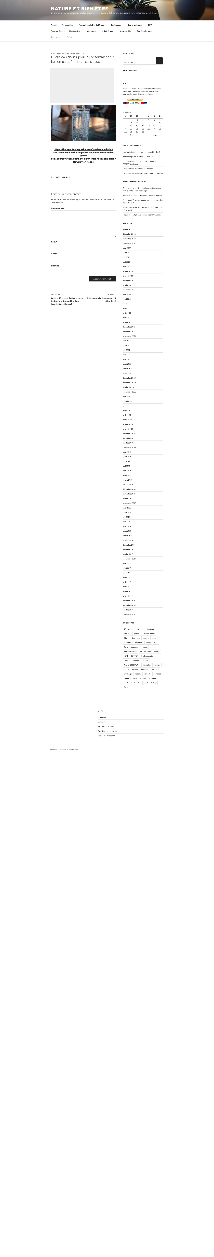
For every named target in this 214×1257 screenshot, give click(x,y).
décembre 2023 (129, 234)
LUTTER (134, 656)
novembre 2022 (129, 280)
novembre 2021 (129, 331)
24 (143, 129)
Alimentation (67, 25)
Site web (55, 266)
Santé (69, 37)
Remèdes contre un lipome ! (151, 195)
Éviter (126, 687)
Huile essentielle (130, 651)
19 (154, 126)
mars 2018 (127, 531)
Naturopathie (125, 31)
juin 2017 (126, 573)
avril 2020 (127, 415)
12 (154, 123)
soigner (143, 678)
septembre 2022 (129, 290)
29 (131, 131)
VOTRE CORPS (150, 683)
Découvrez (138, 642)
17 (143, 126)
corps (154, 638)
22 (131, 129)
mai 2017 (126, 577)
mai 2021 (126, 355)
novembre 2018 (129, 494)
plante (126, 669)
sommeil (152, 678)
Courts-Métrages (135, 25)
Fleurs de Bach (57, 31)
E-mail (54, 254)
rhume (126, 678)
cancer (136, 634)
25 (148, 129)
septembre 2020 (129, 392)
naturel (145, 660)
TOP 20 (127, 683)
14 (125, 126)
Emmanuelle (77, 53)
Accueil (54, 25)
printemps (128, 674)
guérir (152, 647)
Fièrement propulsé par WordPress (64, 749)
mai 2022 (126, 308)
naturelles (147, 665)
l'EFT (126, 656)
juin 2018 (126, 517)
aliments (140, 629)
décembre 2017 (129, 545)
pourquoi (155, 669)
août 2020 (127, 396)
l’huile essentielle (147, 656)
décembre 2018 (129, 489)
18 (149, 126)
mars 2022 (127, 317)
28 (125, 131)
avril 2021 (127, 359)
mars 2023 (127, 266)
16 (137, 126)
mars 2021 (127, 364)
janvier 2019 (128, 485)
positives (144, 669)
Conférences (116, 25)
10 (143, 123)
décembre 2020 (129, 378)
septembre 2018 (129, 503)
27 (160, 129)
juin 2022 (126, 304)
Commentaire (58, 208)
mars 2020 (127, 420)
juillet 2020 (127, 401)
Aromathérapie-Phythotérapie (91, 25)
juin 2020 (126, 406)
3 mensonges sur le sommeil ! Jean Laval (139, 157)
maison (127, 660)
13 (160, 123)
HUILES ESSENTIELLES (149, 651)
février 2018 (128, 536)
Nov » (155, 135)
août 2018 (127, 508)
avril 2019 (127, 471)
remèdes (157, 674)
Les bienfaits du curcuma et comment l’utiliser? (141, 152)
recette (138, 674)
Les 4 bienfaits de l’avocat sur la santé (138, 169)
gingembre (135, 647)
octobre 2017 (128, 554)
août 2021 (127, 341)
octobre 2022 (128, 285)
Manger (136, 660)
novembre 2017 (129, 549)
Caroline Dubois (149, 634)
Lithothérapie (107, 31)
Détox (148, 642)
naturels (157, 665)
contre (146, 638)
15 (131, 126)
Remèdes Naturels (144, 31)
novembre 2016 (129, 605)
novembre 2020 (129, 382)
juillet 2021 (127, 345)
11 (148, 123)
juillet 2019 (127, 457)
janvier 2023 (128, 276)
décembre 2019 (129, 433)
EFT (150, 25)
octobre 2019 (128, 443)
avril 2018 (127, 526)
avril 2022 (127, 313)
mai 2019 (126, 466)
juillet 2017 (127, 568)
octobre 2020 (128, 387)
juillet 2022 (127, 299)
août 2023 (127, 248)
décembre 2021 (129, 327)
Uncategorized (62, 177)
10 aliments (128, 629)
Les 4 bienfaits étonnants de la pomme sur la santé (143, 173)
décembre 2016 (129, 600)
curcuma (127, 642)
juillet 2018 (127, 512)
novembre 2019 (129, 438)
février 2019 (128, 480)
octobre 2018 (128, 498)
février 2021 (127, 369)
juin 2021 (126, 350)
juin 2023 (126, 257)
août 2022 (127, 294)
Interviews (91, 31)
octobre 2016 (128, 610)
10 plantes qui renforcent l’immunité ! (147, 215)
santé (135, 678)
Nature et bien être (80, 8)
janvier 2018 (128, 540)
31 (143, 131)
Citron (126, 638)
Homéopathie (74, 31)
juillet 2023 (127, 253)
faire (126, 647)
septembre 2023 (129, 243)
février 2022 (128, 322)
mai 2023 (126, 262)
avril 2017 (127, 582)
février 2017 (127, 591)
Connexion (102, 722)
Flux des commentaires (107, 731)
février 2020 (128, 424)
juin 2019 (126, 461)
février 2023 (128, 271)
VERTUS (137, 683)
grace (145, 647)
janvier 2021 (128, 373)
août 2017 (127, 563)
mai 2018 (126, 522)
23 (137, 129)
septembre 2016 (129, 614)
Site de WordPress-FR (107, 736)
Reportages (55, 37)
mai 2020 (127, 410)
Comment (136, 638)
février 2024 (128, 229)
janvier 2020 (128, 429)
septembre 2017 (129, 559)
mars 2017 (127, 587)
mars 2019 (127, 475)
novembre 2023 (129, 239)
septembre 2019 (129, 447)
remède (147, 674)
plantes (135, 669)
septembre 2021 (129, 336)
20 (160, 126)
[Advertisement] (82, 85)
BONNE (127, 634)
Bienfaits (150, 629)
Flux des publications (106, 726)
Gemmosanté (128, 188)
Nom (54, 242)
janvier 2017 (128, 596)
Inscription (102, 717)
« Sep (131, 135)
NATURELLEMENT (132, 665)
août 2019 (127, 452)
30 (137, 131)
